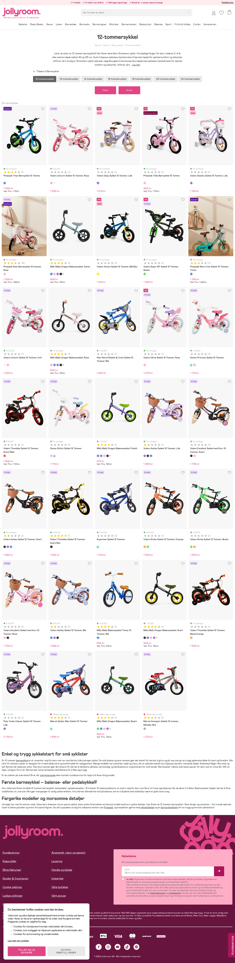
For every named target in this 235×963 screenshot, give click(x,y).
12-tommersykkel (132, 45)
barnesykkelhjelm (169, 807)
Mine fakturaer (12, 870)
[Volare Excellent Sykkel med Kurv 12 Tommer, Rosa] (194, 456)
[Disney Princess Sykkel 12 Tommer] (191, 365)
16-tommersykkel (117, 78)
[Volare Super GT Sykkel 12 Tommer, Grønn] (144, 274)
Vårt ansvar (58, 896)
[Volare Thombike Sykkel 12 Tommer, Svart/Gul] (51, 547)
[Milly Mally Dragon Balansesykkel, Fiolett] (57, 274)
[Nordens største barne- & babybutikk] (21, 11)
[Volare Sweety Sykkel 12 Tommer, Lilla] (191, 183)
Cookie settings (12, 887)
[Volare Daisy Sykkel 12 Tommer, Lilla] (98, 183)
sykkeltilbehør (147, 807)
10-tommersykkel (69, 78)
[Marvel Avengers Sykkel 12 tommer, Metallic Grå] (144, 729)
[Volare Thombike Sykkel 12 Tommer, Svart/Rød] (4, 456)
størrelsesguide (48, 775)
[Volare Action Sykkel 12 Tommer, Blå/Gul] (98, 274)
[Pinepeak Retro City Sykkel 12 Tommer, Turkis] (191, 274)
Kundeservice (227, 2)
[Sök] (188, 12)
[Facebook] (99, 947)
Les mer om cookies (18, 940)
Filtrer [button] (105, 90)
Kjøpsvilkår (9, 861)
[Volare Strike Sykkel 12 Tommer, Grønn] (148, 547)
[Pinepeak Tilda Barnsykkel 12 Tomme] (144, 183)
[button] (221, 13)
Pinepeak (108, 807)
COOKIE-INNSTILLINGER (66, 951)
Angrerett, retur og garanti (68, 852)
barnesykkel (22, 760)
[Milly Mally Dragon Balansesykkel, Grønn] (98, 729)
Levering (56, 861)
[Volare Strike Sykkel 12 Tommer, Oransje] (144, 547)
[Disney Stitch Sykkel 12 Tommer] (194, 365)
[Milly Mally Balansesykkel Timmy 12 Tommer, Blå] (98, 638)
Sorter (129, 90)
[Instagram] (108, 947)
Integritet (57, 878)
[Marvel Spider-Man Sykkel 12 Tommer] (51, 729)
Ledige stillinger (13, 896)
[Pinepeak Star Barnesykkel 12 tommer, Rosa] (4, 274)
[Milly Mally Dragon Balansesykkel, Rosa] (54, 274)
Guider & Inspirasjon (15, 878)
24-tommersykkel (190, 78)
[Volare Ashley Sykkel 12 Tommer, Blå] (151, 456)
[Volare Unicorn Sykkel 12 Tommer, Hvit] (54, 183)
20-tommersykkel (165, 78)
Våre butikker (59, 887)
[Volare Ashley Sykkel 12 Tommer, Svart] (148, 456)
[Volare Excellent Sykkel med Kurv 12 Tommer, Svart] (191, 456)
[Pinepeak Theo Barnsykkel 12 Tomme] (4, 183)
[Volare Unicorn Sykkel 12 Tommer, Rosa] (51, 183)
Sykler (106, 45)
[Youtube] (118, 947)
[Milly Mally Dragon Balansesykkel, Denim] (51, 274)
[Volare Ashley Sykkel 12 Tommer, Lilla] (144, 456)
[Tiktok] (127, 947)
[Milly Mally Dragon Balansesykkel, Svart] (61, 274)
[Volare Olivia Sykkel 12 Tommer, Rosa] (144, 365)
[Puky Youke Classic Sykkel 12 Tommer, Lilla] (4, 729)
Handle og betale (61, 870)
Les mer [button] (136, 64)
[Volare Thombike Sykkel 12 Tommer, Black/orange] (191, 638)
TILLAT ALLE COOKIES (26, 951)
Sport (97, 45)
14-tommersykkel (93, 78)
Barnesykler (116, 45)
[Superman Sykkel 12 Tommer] (98, 547)
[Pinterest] (136, 947)
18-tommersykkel (141, 78)
